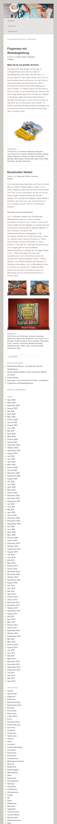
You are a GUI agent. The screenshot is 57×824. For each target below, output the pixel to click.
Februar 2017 (12, 625)
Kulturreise (11, 752)
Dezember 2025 (13, 405)
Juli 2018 (11, 585)
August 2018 (12, 582)
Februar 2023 (12, 467)
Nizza (36, 158)
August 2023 (12, 453)
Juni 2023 (11, 459)
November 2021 (13, 498)
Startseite (11, 20)
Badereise (11, 699)
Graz (30, 341)
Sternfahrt (11, 806)
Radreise (10, 783)
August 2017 (12, 613)
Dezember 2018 (13, 571)
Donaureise (12, 713)
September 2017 (13, 610)
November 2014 (13, 664)
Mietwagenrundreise (15, 761)
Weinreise (26, 161)
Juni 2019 (11, 557)
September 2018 (13, 580)
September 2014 (13, 667)
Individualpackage (14, 747)
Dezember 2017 (13, 602)
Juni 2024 (11, 428)
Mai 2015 (10, 655)
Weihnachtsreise (14, 820)
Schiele (40, 346)
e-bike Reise (12, 716)
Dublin (22, 111)
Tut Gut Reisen (13, 814)
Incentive (11, 744)
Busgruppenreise (14, 705)
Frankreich (26, 156)
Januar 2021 (12, 515)
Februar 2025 (12, 419)
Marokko (10, 158)
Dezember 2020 (13, 518)
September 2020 (13, 523)
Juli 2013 (11, 672)
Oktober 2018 (12, 577)
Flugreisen (17, 156)
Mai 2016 (10, 639)
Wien (18, 348)
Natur (9, 775)
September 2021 (13, 501)
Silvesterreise (12, 792)
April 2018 (11, 594)
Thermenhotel (13, 811)
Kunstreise (40, 156)
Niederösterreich (13, 346)
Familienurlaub (13, 721)
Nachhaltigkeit (13, 769)
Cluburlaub (11, 710)
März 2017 (11, 622)
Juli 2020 (11, 526)
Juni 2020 (11, 529)
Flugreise (39, 151)
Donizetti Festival (25, 203)
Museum (10, 764)
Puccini (34, 346)
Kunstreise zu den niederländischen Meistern (28, 91)
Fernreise (11, 727)
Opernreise (20, 338)
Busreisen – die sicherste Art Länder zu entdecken (28, 380)
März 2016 (11, 641)
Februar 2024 (12, 439)
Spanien (19, 161)
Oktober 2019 (12, 546)
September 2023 (13, 450)
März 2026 (11, 402)
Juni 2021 (11, 506)
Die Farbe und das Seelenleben (20, 192)
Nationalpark (12, 772)
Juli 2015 (11, 650)
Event (9, 719)
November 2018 (13, 574)
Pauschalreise (13, 781)
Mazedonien (43, 88)
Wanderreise (12, 817)
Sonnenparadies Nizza (27, 102)
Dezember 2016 (13, 630)
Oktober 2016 (12, 633)
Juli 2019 (11, 554)
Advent (24, 151)
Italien (33, 156)
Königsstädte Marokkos (36, 97)
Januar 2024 (12, 442)
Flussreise (11, 733)
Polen (43, 77)
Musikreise (11, 338)
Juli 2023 (11, 456)
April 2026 (11, 400)
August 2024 (12, 425)
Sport (9, 800)
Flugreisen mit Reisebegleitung (18, 50)
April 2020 (11, 532)
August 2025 (12, 408)
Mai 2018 (10, 591)
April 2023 (11, 461)
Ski (8, 797)
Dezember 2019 (13, 543)
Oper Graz (23, 201)
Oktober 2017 (12, 608)
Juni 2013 (11, 675)
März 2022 (11, 490)
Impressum (12, 26)
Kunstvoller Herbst (19, 172)
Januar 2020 (12, 540)
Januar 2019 (12, 568)
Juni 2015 (11, 653)
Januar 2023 (12, 470)
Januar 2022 (12, 492)
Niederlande (29, 158)
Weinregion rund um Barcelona (29, 100)
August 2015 (12, 647)
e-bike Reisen (12, 377)
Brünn (17, 341)
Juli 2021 (11, 504)
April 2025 (11, 414)
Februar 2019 (12, 565)
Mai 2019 (10, 560)
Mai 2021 (10, 509)
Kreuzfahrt (11, 750)
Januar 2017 (12, 627)
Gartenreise (12, 736)
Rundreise (30, 338)
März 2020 (11, 535)
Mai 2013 (10, 678)
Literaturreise (12, 758)
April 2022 (11, 487)
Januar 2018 (12, 599)
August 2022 (12, 478)
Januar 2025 (12, 422)
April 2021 (11, 512)
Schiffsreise (12, 789)
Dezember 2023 (13, 445)
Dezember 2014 (13, 661)
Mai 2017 (10, 616)
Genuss (32, 336)
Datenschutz (12, 31)
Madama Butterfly (36, 343)
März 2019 (11, 563)
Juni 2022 (11, 484)
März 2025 (11, 416)
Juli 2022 (11, 481)
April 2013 (11, 681)
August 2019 (12, 551)
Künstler (16, 343)
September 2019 (13, 549)
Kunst (9, 343)
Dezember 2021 (13, 495)
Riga (45, 108)
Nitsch (23, 346)
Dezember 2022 (13, 473)
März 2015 (11, 658)
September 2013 (13, 670)
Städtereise (11, 803)
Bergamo (10, 341)
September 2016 (13, 636)
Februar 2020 (12, 537)
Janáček (35, 341)
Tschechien (11, 348)
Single (10, 795)
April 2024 (11, 433)
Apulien (29, 94)
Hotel (9, 741)
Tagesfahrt (11, 809)
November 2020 (13, 520)
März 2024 (11, 436)
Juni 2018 (11, 588)
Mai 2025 (10, 411)
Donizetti (24, 341)
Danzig (45, 154)
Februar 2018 (12, 596)
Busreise (24, 336)
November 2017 (13, 605)
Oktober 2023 (12, 447)
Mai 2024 (10, 430)
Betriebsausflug (13, 702)
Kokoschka (44, 341)
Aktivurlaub (12, 693)
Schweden (11, 161)
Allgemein (31, 151)
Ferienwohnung (13, 724)
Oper (28, 346)
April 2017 (11, 619)
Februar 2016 (12, 644)
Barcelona (38, 154)
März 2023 (11, 464)
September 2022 (13, 475)
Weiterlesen (13, 149)
